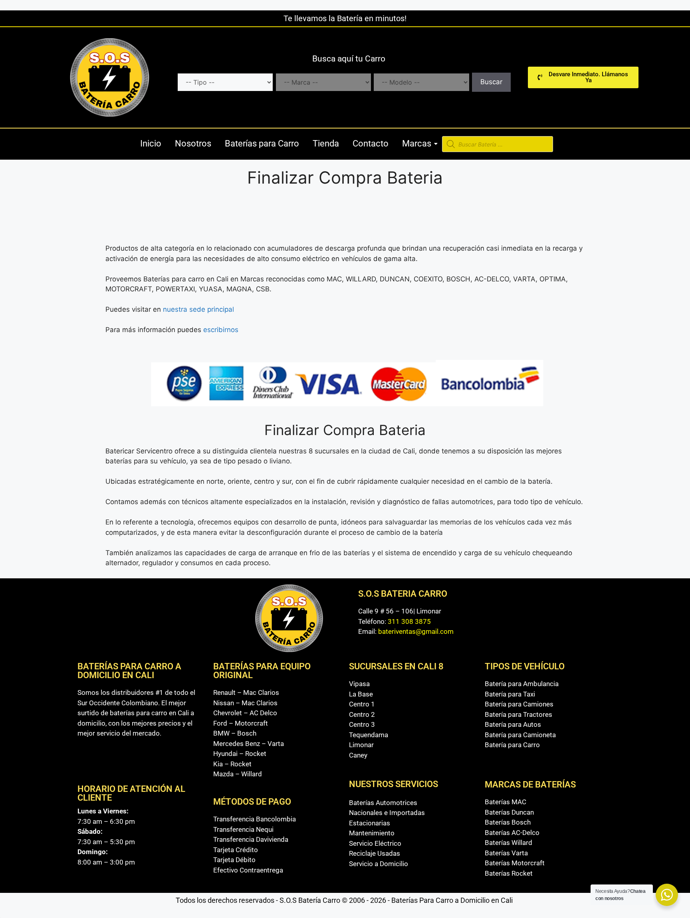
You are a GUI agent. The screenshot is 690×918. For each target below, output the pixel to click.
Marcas (416, 143)
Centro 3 (362, 724)
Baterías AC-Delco (512, 833)
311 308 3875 (409, 621)
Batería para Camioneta (520, 735)
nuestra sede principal (198, 309)
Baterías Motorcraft (515, 863)
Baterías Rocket (509, 873)
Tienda (326, 143)
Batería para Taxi (510, 694)
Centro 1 (362, 704)
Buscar (491, 82)
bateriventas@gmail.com (416, 631)
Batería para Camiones (519, 704)
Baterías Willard (508, 843)
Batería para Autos (513, 724)
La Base (361, 694)
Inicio (150, 143)
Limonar (361, 745)
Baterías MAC (505, 802)
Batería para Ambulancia (522, 684)
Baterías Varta (506, 853)
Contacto (371, 143)
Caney (358, 755)
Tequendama (368, 735)
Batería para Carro (512, 745)
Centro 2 (362, 714)
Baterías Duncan (509, 812)
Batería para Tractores (518, 714)
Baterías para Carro (262, 143)
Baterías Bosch (508, 822)
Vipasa (359, 684)
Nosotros (193, 143)
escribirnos (221, 330)
